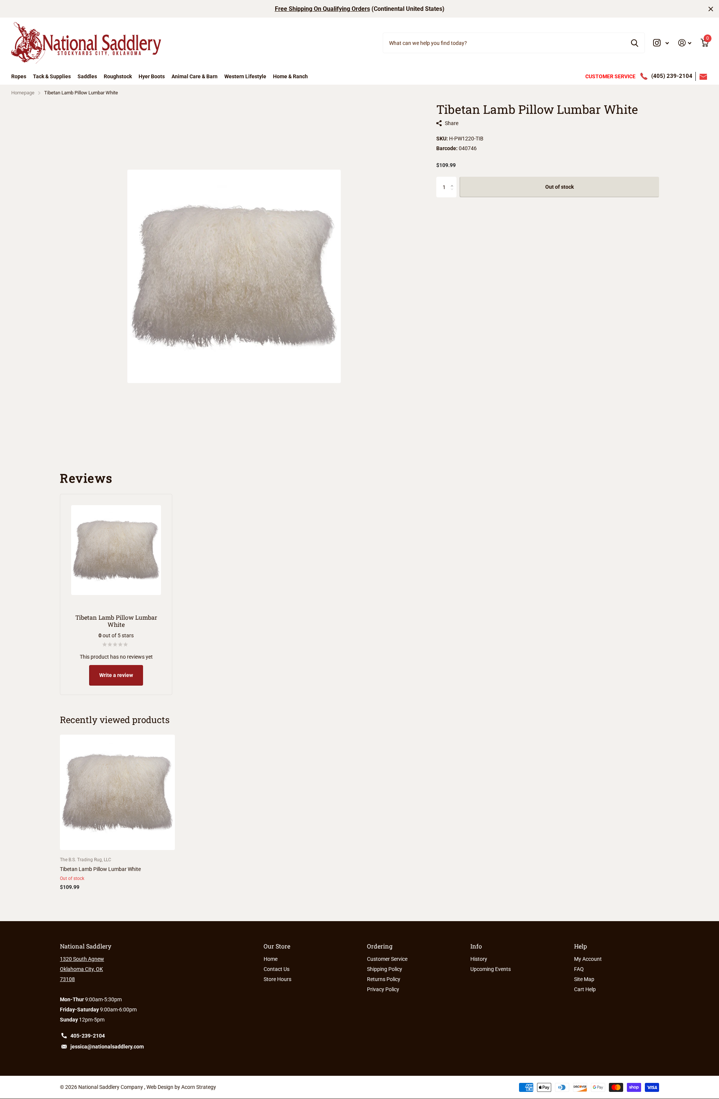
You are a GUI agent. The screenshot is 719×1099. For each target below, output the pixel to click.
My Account (588, 959)
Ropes (18, 76)
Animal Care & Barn (195, 76)
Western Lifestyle (245, 76)
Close (711, 9)
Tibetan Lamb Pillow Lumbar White (100, 869)
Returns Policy (383, 979)
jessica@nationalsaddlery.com (107, 1047)
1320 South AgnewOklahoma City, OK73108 (82, 969)
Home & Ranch (290, 76)
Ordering (379, 946)
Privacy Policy (383, 989)
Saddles (87, 76)
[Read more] (661, 42)
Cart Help (585, 989)
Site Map (584, 979)
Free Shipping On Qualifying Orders (322, 8)
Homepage (22, 92)
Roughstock (118, 76)
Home (270, 959)
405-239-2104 (87, 1036)
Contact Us (276, 969)
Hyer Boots (152, 76)
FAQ (579, 969)
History (478, 959)
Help (580, 946)
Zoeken (634, 43)
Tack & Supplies (52, 76)
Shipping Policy (384, 969)
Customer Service (387, 959)
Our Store (277, 946)
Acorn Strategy (198, 1087)
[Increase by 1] (453, 180)
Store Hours (277, 979)
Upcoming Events (490, 969)
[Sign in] (685, 42)
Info (476, 946)
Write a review (116, 675)
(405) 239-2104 (671, 76)
